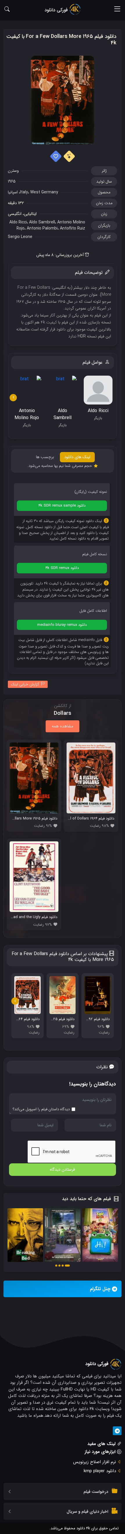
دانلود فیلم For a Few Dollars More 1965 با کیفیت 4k (61, 39)
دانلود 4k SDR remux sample (61, 505)
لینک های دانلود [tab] (77, 457)
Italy (24, 192)
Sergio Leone (20, 237)
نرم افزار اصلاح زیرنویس (94, 1461)
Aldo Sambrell (42, 222)
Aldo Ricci (18, 222)
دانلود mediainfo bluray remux (62, 625)
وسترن (13, 170)
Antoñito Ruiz (72, 228)
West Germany (44, 192)
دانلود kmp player (100, 1471)
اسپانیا (13, 192)
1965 (11, 181)
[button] (67, 1266)
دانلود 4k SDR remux (62, 568)
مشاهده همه (62, 726)
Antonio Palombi (42, 228)
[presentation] (13, 397)
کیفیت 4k (49, 322)
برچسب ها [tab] (45, 457)
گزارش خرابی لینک (25, 684)
